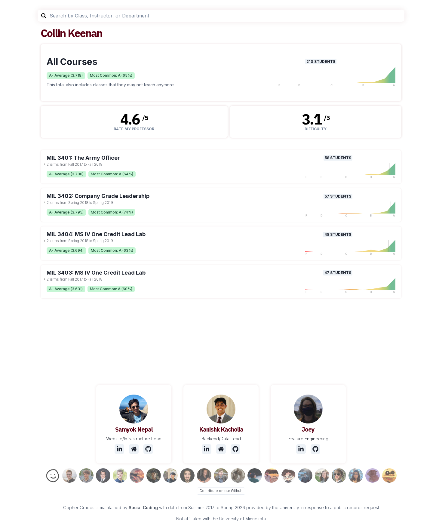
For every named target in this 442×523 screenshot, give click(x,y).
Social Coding (143, 507)
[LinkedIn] (119, 449)
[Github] (148, 449)
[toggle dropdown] (44, 164)
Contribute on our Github (221, 490)
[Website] (134, 449)
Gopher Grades (78, 507)
